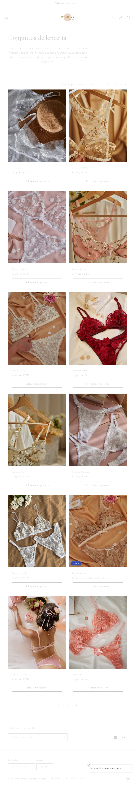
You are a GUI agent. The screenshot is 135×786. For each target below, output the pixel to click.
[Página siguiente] (76, 705)
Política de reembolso (58, 778)
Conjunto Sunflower (81, 573)
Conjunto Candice (80, 472)
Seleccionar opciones (37, 180)
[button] (7, 17)
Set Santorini (18, 167)
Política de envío (77, 778)
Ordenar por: (68, 84)
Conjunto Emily (19, 269)
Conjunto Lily (78, 674)
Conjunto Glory (19, 370)
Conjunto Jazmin (19, 573)
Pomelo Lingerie (21, 778)
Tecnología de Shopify (37, 778)
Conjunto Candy (19, 674)
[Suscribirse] (63, 737)
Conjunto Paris (18, 472)
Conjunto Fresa (79, 269)
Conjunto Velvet (79, 370)
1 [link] (58, 705)
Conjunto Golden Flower (83, 167)
